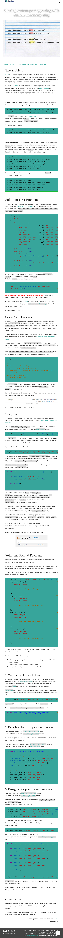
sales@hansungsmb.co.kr (32, 935)
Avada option (33, 116)
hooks (26, 301)
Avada (7, 74)
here (56, 919)
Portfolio (15, 85)
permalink (38, 105)
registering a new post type (25, 206)
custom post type (44, 88)
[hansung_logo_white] (9, 930)
